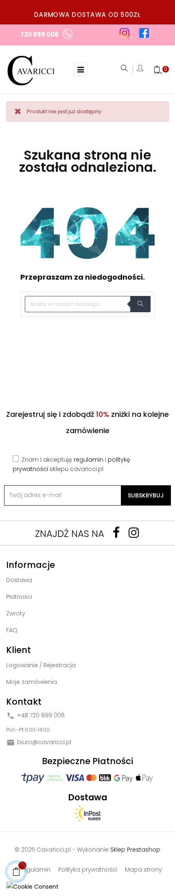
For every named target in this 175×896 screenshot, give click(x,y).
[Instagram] (134, 532)
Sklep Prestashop (135, 850)
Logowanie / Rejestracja (41, 665)
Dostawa (19, 580)
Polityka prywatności (87, 869)
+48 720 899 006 (41, 715)
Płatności (19, 597)
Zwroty (15, 613)
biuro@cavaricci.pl (44, 742)
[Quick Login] (140, 69)
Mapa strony (143, 869)
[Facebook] (116, 532)
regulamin (88, 460)
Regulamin (35, 869)
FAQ (12, 630)
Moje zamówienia (31, 682)
